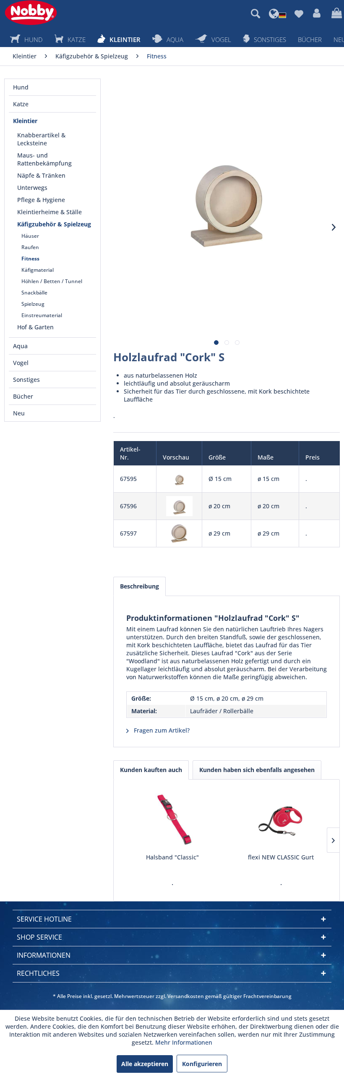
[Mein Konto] (317, 13)
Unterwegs (32, 188)
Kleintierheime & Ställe (49, 212)
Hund (21, 87)
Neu (19, 413)
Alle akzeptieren (144, 1064)
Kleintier (25, 121)
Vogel (21, 363)
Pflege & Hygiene (41, 200)
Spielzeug (32, 303)
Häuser (30, 235)
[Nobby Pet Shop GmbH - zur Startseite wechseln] (30, 12)
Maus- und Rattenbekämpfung (44, 159)
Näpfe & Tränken (41, 175)
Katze (21, 104)
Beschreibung (139, 586)
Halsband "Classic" (172, 857)
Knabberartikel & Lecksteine (41, 139)
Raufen (30, 247)
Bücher (23, 396)
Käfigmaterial (37, 269)
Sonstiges (26, 380)
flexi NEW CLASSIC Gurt (281, 857)
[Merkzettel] (298, 13)
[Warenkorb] (335, 13)
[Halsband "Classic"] (172, 819)
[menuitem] (255, 13)
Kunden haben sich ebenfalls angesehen (257, 770)
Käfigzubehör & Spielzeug (54, 224)
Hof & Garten (35, 327)
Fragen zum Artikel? (161, 730)
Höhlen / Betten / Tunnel (51, 281)
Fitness (30, 258)
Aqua (20, 346)
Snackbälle (34, 292)
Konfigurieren (202, 1064)
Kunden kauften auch (151, 770)
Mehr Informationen (183, 1042)
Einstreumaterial (41, 315)
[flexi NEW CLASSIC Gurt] (281, 819)
